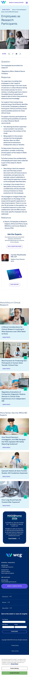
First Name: (5, 619)
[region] (14, 665)
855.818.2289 (4, 580)
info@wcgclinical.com (7, 567)
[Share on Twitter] (9, 53)
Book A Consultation (14, 586)
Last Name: (5, 624)
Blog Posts (6, 9)
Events (4, 602)
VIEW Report (14, 284)
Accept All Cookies (14, 673)
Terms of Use (15, 651)
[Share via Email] (16, 53)
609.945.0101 (4, 565)
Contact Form (5, 570)
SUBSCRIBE (14, 631)
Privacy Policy (15, 645)
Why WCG (5, 608)
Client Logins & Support (7, 573)
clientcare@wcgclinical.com (8, 581)
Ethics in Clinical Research (19, 9)
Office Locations (5, 571)
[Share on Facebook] (12, 53)
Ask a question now (14, 246)
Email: (16, 624)
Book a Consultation (16, 2)
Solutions (5, 596)
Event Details (12, 538)
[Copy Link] (20, 53)
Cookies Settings (14, 668)
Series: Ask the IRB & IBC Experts (9, 12)
